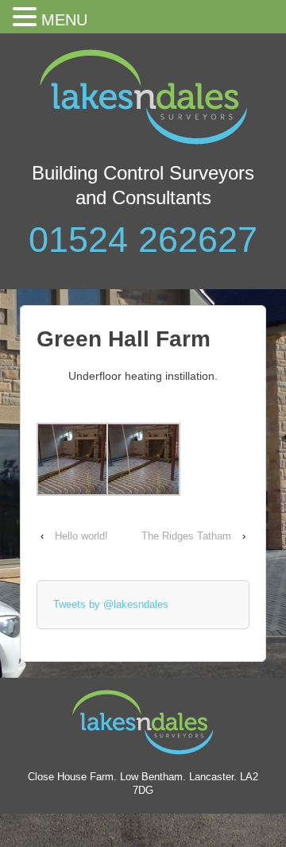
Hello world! (81, 536)
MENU (64, 20)
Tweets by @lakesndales (110, 604)
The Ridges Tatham (186, 536)
